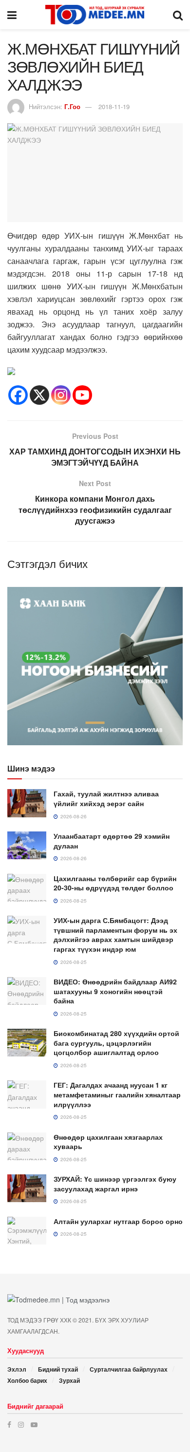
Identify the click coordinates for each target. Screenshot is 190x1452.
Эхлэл (16, 1369)
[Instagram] (61, 395)
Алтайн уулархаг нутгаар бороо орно (118, 1221)
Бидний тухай (58, 1369)
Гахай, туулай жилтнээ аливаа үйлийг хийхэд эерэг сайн (106, 798)
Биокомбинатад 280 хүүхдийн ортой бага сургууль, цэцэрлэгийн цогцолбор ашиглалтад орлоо (116, 1042)
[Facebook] (18, 395)
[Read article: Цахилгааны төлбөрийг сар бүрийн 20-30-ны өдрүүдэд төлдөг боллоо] (26, 888)
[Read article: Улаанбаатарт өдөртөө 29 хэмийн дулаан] (26, 845)
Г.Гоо (72, 106)
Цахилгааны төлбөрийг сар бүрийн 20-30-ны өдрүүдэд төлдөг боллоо (115, 883)
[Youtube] (82, 395)
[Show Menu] (12, 14)
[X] (39, 395)
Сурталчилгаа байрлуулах (129, 1369)
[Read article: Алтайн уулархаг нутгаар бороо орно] (26, 1231)
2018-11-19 (114, 106)
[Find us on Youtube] (34, 1424)
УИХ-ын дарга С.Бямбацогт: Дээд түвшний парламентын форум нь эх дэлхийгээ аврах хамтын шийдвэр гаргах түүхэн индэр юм (115, 934)
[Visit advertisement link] (95, 666)
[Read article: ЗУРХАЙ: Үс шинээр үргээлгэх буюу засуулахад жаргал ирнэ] (26, 1188)
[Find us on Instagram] (21, 1424)
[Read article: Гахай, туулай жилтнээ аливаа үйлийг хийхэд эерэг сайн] (26, 803)
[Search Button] (178, 14)
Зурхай (69, 1380)
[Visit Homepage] (94, 14)
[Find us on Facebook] (9, 1424)
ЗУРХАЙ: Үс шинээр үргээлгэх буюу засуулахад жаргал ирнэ (115, 1183)
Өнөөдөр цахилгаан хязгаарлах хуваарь (108, 1141)
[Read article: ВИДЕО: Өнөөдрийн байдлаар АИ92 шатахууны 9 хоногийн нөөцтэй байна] (26, 991)
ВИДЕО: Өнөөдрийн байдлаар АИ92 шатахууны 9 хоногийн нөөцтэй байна (115, 991)
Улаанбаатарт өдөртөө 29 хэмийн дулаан (112, 840)
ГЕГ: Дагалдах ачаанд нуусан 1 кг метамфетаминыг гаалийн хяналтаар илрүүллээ (117, 1094)
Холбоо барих (27, 1380)
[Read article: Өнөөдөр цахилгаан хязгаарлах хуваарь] (26, 1146)
